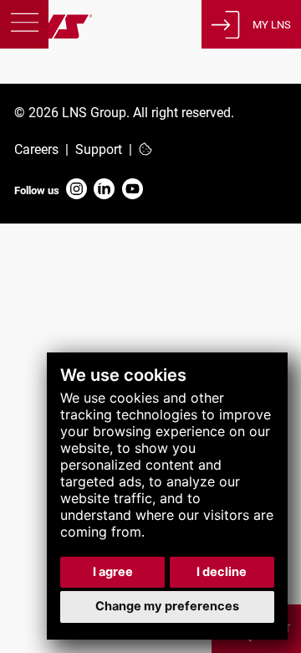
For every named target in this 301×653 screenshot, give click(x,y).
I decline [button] (221, 571)
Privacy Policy (55, 250)
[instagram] (76, 190)
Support (98, 149)
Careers (36, 149)
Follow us (36, 190)
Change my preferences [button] (167, 606)
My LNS (272, 24)
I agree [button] (113, 571)
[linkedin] (104, 190)
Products (48, 77)
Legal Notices (53, 269)
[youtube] (132, 190)
